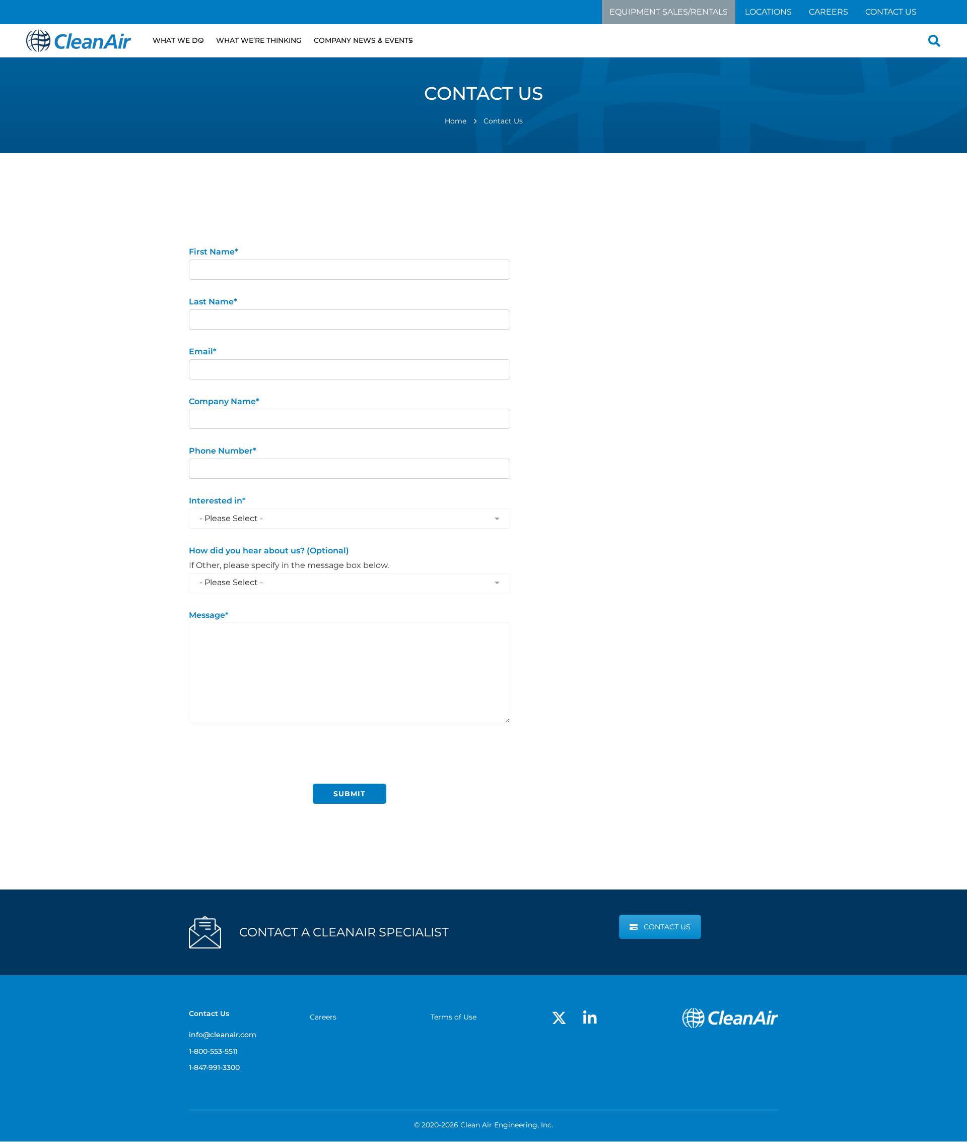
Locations (768, 12)
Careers (828, 12)
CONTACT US (667, 926)
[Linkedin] (653, 234)
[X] (605, 234)
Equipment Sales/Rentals (668, 12)
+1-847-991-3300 (650, 374)
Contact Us (891, 12)
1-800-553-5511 (213, 1051)
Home (455, 120)
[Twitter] (559, 1018)
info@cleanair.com (656, 323)
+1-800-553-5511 (649, 349)
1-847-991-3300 (214, 1067)
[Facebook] (630, 234)
